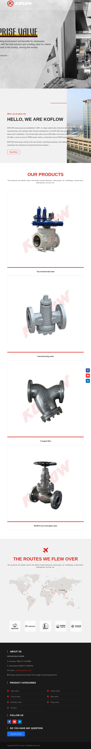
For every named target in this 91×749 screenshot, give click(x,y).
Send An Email (16, 734)
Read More (14, 152)
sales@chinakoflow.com (23, 670)
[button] (44, 84)
